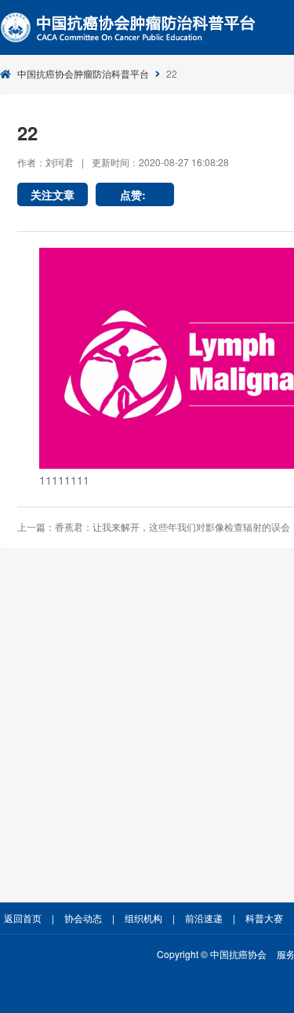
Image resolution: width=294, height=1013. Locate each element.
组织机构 (143, 917)
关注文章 (52, 194)
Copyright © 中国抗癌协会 (212, 953)
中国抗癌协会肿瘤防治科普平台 (83, 73)
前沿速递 (204, 917)
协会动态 (83, 917)
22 (171, 73)
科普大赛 (264, 917)
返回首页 (23, 917)
